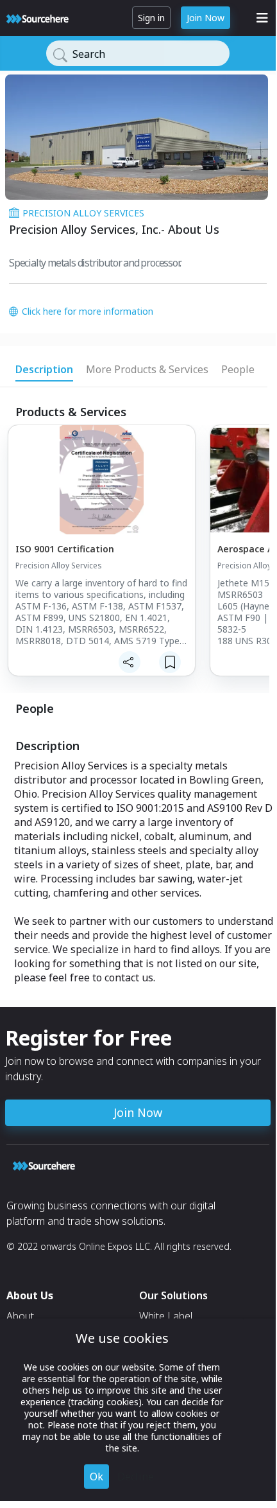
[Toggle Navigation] (262, 18)
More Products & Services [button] (147, 369)
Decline (135, 1476)
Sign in (151, 18)
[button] (101, 559)
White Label (165, 1316)
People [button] (238, 369)
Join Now (205, 18)
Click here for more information (87, 311)
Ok (96, 1476)
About (20, 1316)
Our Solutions (173, 1295)
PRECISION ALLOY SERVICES (83, 213)
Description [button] (44, 369)
